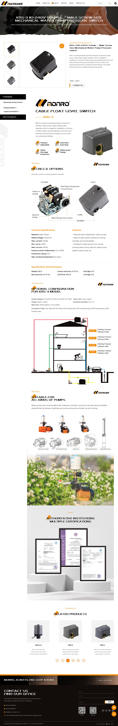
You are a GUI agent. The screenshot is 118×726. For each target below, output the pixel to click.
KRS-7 (102, 645)
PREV (72, 81)
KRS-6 (70, 645)
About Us (46, 3)
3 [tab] (73, 660)
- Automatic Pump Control (13, 102)
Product (55, 3)
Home (38, 3)
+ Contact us (77, 85)
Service (64, 3)
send (109, 702)
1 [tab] (62, 660)
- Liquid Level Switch (10, 111)
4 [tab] (78, 660)
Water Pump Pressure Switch (42, 24)
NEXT (78, 81)
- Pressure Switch (9, 108)
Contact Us (80, 3)
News (71, 3)
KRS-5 (38, 645)
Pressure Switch (27, 24)
